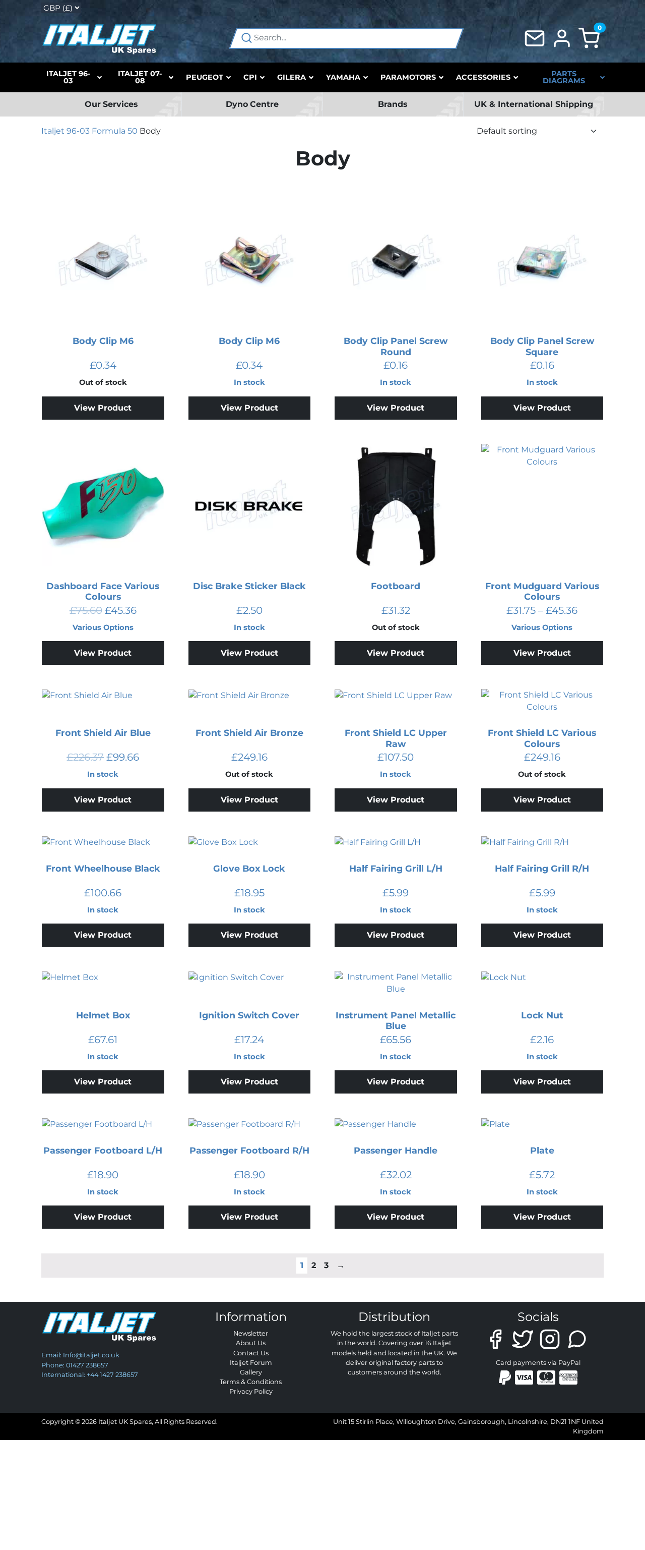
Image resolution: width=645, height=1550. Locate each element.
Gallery (251, 1372)
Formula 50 (115, 131)
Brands (393, 104)
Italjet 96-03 (65, 131)
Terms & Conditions (251, 1382)
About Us (251, 1343)
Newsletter (250, 1333)
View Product (103, 408)
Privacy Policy (251, 1391)
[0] (589, 37)
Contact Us (251, 1353)
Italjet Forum (251, 1362)
